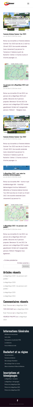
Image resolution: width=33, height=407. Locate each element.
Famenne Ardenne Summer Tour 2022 (14, 137)
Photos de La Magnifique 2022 (12, 390)
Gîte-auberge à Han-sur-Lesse (12, 363)
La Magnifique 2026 (9, 282)
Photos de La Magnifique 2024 (12, 384)
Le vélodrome (8, 343)
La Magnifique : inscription (11, 379)
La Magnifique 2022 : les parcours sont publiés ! (15, 226)
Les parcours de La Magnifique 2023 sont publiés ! (16, 85)
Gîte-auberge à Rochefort (11, 361)
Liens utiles (7, 337)
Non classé (18, 36)
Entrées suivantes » (23, 263)
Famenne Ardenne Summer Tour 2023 (14, 34)
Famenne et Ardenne (10, 358)
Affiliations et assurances (11, 334)
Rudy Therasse (7, 305)
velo (6, 36)
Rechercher (26, 266)
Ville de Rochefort (9, 355)
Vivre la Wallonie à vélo (10, 345)
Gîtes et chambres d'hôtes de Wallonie (14, 366)
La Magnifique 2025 (9, 292)
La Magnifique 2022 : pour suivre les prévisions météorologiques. (14, 174)
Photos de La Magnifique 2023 (12, 387)
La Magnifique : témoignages (12, 381)
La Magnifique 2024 (9, 296)
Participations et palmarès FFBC (13, 340)
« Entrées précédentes (10, 260)
